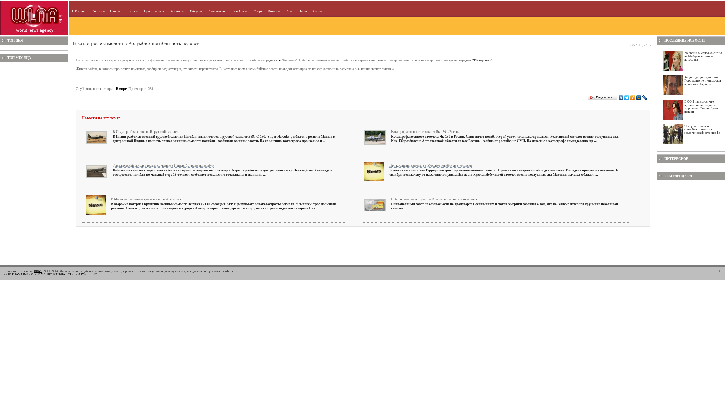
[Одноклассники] (633, 97)
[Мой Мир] (639, 97)
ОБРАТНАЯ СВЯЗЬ (17, 274)
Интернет (274, 11)
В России (78, 11)
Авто (290, 11)
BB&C (38, 271)
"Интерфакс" (482, 60)
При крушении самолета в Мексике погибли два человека (430, 165)
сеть (277, 60)
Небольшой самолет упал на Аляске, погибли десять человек (434, 199)
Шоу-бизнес (239, 11)
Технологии (217, 11)
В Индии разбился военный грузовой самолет (145, 132)
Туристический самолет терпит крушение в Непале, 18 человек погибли (163, 165)
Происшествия (154, 11)
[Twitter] (627, 97)
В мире (115, 11)
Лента (303, 11)
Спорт (258, 11)
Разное (317, 11)
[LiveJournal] (645, 97)
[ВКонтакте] (621, 97)
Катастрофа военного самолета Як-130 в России (425, 132)
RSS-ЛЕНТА (89, 274)
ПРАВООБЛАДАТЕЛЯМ (63, 274)
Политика (131, 11)
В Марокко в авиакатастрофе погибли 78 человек (146, 199)
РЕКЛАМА (38, 274)
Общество (197, 11)
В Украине (97, 11)
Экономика (177, 11)
